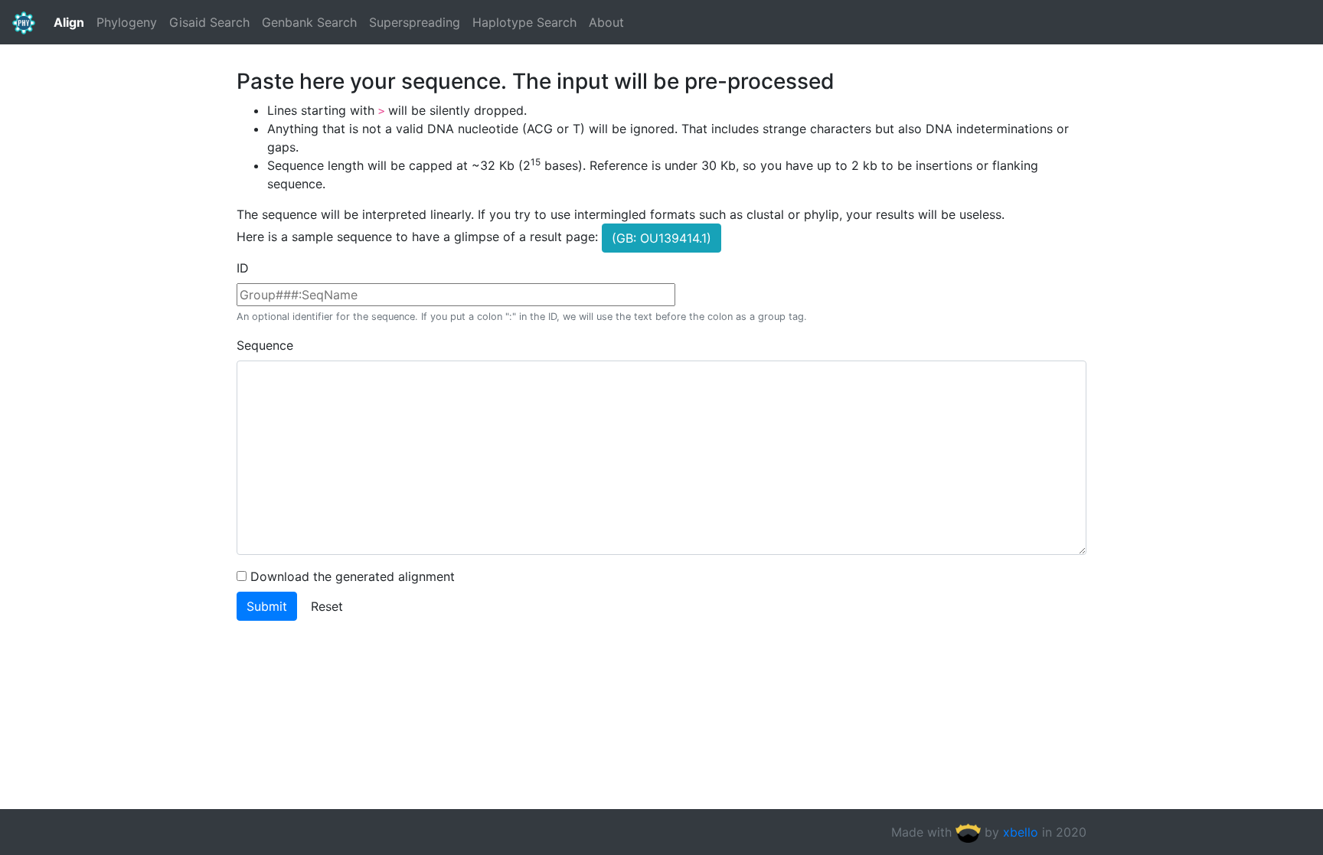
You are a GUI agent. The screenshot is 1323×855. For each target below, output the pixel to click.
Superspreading (414, 22)
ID (243, 268)
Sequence (265, 345)
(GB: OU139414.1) (661, 238)
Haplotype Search (524, 22)
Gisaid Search (209, 22)
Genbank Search (309, 22)
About (606, 22)
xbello (1020, 832)
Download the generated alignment (352, 576)
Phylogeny (126, 22)
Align (69, 22)
